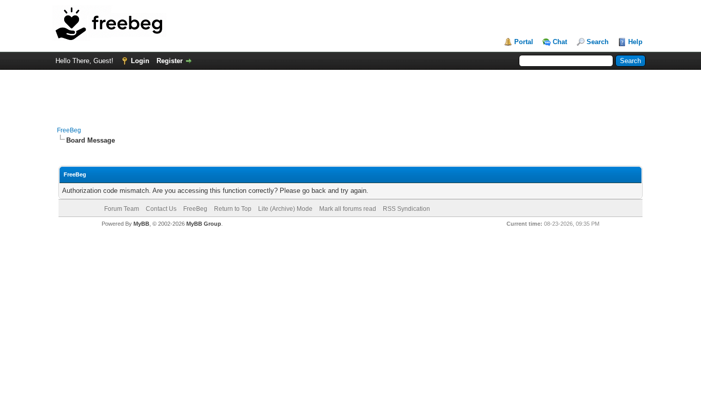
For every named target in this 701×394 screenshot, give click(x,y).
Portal (523, 42)
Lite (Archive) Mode (285, 208)
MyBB (141, 224)
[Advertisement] (350, 93)
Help (635, 42)
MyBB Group (203, 224)
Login (140, 61)
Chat (560, 42)
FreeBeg (69, 130)
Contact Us (161, 208)
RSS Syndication (406, 208)
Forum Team (121, 208)
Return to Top (232, 208)
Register (170, 61)
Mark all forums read (347, 208)
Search (598, 42)
